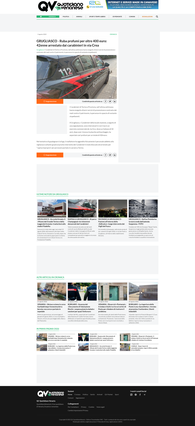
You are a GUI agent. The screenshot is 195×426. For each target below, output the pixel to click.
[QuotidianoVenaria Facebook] (140, 395)
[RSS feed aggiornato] (131, 395)
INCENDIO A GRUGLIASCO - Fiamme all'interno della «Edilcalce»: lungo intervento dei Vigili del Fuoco (111, 222)
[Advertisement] (139, 49)
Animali (79, 17)
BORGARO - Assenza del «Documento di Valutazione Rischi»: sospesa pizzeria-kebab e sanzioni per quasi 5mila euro (81, 308)
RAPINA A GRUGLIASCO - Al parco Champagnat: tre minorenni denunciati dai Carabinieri (82, 221)
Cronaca (52, 17)
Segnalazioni (147, 17)
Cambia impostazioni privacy (78, 410)
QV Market (109, 394)
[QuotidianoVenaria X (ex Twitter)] (136, 395)
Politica (66, 17)
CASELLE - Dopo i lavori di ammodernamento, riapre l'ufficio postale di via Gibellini (144, 348)
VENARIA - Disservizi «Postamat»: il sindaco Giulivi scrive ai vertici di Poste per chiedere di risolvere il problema (112, 308)
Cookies (91, 407)
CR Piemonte (117, 17)
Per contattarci (73, 407)
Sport (117, 394)
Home (70, 394)
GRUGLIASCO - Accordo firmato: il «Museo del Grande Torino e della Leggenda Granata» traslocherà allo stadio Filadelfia (51, 222)
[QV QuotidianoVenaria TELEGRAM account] (144, 395)
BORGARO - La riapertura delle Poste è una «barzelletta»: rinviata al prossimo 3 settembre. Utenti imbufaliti (142, 308)
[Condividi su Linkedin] (114, 101)
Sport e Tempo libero (97, 17)
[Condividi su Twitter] (110, 101)
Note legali (101, 407)
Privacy (83, 407)
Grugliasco (40, 50)
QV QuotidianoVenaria (78, 419)
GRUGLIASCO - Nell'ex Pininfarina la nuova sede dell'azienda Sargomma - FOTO (143, 221)
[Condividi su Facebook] (105, 101)
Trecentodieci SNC (97, 419)
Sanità (92, 394)
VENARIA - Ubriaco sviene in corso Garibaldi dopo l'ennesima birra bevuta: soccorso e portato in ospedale (51, 308)
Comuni (132, 17)
